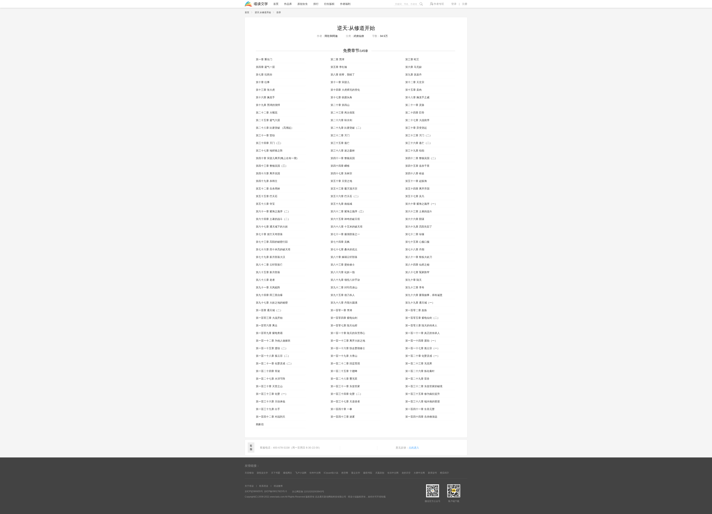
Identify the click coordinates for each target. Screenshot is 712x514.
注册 (464, 3)
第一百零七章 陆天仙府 (344, 325)
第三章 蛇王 (412, 59)
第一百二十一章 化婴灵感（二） (274, 363)
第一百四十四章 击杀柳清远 (421, 416)
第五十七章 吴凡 (414, 196)
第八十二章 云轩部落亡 (269, 264)
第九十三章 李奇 (414, 287)
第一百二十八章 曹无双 (344, 378)
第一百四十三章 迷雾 (343, 416)
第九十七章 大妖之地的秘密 (272, 302)
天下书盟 (275, 473)
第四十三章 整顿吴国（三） (272, 165)
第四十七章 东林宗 (341, 173)
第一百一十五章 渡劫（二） (272, 348)
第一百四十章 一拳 (341, 409)
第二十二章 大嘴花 (266, 112)
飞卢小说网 (300, 473)
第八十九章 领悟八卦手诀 (345, 279)
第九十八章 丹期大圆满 (344, 302)
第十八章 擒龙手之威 (417, 97)
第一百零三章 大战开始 (269, 317)
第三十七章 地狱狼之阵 (269, 150)
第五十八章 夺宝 (265, 203)
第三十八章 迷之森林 (343, 150)
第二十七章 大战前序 (417, 120)
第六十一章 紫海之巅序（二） (273, 211)
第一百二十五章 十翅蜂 (344, 371)
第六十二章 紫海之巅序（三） (348, 211)
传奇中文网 (315, 473)
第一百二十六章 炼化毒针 (420, 371)
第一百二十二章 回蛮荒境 (345, 363)
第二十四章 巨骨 (414, 112)
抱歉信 (260, 424)
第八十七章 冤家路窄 (417, 272)
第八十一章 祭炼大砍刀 (418, 257)
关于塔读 (249, 486)
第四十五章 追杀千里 (417, 165)
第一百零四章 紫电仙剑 (344, 317)
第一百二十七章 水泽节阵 (270, 378)
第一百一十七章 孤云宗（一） (422, 348)
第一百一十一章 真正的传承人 (422, 333)
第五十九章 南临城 (341, 203)
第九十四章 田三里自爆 (269, 295)
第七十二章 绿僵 (414, 234)
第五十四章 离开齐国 (417, 188)
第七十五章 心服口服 (417, 241)
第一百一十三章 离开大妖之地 (348, 340)
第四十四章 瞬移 (340, 165)
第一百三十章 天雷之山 (269, 386)
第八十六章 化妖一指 (343, 272)
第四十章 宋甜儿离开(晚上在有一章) (276, 158)
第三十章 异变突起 (416, 127)
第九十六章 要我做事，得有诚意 (423, 295)
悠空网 (344, 473)
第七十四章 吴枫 (340, 241)
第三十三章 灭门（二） (418, 135)
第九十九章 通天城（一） (420, 302)
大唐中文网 (419, 473)
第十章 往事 (263, 82)
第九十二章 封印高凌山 (344, 287)
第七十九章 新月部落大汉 (270, 257)
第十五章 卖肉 (413, 89)
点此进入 (414, 447)
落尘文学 (355, 473)
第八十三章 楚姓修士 (343, 264)
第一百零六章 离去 (266, 325)
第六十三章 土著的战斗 (418, 211)
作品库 (288, 3)
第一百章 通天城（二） (269, 310)
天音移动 (249, 473)
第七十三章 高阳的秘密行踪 (272, 241)
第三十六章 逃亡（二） (418, 142)
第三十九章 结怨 (414, 150)
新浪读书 (432, 473)
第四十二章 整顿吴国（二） (421, 158)
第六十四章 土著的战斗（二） (273, 219)
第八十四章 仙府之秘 (417, 264)
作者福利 (345, 3)
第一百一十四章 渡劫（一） (421, 340)
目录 (278, 12)
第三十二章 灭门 (340, 135)
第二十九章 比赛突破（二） (346, 127)
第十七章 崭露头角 (341, 97)
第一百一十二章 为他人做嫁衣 (273, 340)
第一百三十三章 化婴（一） (272, 393)
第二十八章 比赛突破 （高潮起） (275, 127)
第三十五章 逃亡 (340, 142)
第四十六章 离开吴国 (268, 173)
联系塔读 (263, 486)
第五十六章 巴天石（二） (345, 196)
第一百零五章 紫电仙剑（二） (422, 317)
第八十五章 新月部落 (268, 272)
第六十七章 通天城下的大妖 (272, 226)
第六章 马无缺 (413, 66)
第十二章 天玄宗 (414, 82)
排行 (316, 3)
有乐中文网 (392, 473)
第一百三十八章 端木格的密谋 (422, 401)
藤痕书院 (367, 473)
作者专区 (439, 3)
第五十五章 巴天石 (266, 196)
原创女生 (302, 3)
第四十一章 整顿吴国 (343, 158)
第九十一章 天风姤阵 (268, 287)
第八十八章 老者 (265, 279)
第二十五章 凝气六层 (268, 120)
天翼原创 (379, 473)
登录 (453, 3)
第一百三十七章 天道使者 (345, 401)
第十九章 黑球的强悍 (268, 104)
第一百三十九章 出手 (268, 409)
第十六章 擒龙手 (265, 97)
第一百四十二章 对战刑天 (270, 416)
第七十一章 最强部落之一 (345, 234)
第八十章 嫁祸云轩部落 (344, 257)
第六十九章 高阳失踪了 (418, 226)
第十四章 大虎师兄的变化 (345, 89)
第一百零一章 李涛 (341, 310)
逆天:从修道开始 (263, 12)
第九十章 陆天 (413, 279)
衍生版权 (329, 3)
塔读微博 (278, 486)
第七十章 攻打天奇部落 (269, 234)
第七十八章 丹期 (414, 249)
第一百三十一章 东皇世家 (345, 386)
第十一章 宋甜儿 (340, 82)
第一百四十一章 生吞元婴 (420, 409)
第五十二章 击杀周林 (268, 188)
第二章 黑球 (337, 59)
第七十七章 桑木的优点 (344, 249)
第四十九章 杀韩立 (266, 180)
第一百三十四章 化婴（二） (346, 393)
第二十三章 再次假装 (343, 112)
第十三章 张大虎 (265, 89)
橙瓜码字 (444, 473)
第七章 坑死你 (264, 74)
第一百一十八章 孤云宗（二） (273, 355)
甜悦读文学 (262, 473)
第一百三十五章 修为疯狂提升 (422, 393)
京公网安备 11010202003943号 (308, 491)
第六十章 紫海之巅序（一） (421, 203)
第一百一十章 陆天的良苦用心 (348, 333)
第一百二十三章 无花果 (418, 363)
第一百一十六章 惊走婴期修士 (348, 348)
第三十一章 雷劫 (265, 135)
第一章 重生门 (264, 59)
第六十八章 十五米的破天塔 (346, 226)
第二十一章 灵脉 (414, 104)
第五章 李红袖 (339, 66)
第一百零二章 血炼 (416, 310)
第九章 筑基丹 (413, 74)
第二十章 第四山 (340, 104)
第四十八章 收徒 (414, 173)
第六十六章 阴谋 (414, 219)
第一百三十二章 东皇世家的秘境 (423, 386)
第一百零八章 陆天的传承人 (421, 325)
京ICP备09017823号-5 (275, 491)
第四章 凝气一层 (265, 66)
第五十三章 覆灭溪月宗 (344, 188)
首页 (275, 3)
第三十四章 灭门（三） (269, 142)
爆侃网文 (287, 473)
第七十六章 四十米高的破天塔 (273, 249)
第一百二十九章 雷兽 (417, 378)
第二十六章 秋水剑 (341, 120)
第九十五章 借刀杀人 (343, 295)
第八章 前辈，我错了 (343, 74)
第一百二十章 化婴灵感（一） (422, 355)
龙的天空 (406, 473)
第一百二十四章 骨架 (268, 371)
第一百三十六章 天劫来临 (270, 401)
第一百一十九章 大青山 (344, 355)
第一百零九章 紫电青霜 (269, 333)
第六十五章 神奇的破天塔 (345, 219)
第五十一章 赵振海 (416, 180)
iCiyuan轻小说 (331, 473)
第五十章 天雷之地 (341, 180)
